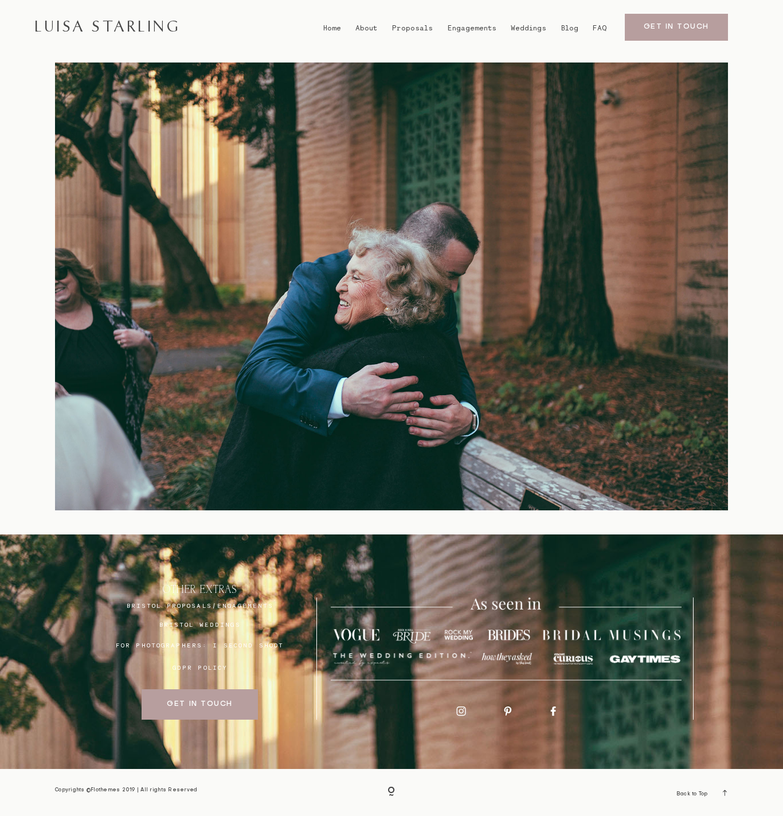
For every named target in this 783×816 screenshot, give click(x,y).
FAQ (599, 28)
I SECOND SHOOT (248, 645)
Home (332, 28)
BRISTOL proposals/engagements (200, 605)
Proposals (412, 28)
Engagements (472, 28)
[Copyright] (391, 792)
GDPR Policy (200, 667)
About (366, 28)
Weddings (528, 28)
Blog (569, 28)
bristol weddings (200, 624)
